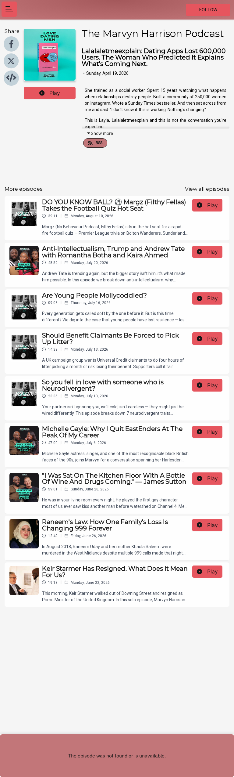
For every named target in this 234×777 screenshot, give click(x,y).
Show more (102, 133)
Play (54, 93)
